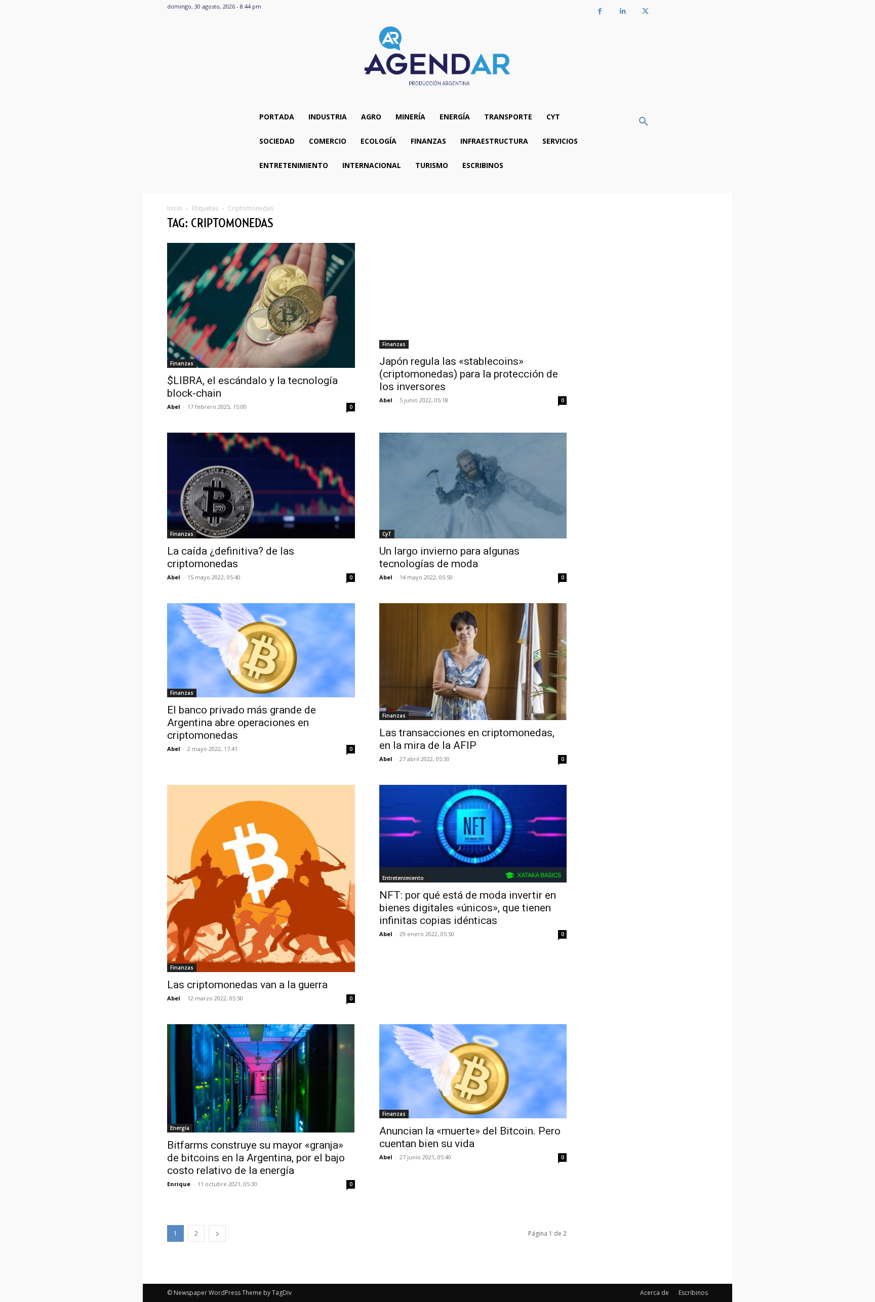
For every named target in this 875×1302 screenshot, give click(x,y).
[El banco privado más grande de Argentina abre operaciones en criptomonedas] (261, 650)
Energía (179, 1127)
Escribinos (693, 1292)
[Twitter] (645, 11)
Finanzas (181, 363)
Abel (173, 406)
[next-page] (217, 1233)
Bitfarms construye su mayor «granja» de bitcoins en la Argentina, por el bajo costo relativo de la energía (256, 1158)
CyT (386, 533)
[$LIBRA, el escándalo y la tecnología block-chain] (261, 305)
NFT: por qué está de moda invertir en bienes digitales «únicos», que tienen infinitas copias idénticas (467, 908)
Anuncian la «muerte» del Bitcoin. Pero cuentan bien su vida (470, 1137)
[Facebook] (600, 11)
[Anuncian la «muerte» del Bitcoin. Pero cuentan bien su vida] (473, 1071)
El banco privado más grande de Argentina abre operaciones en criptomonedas (241, 722)
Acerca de (654, 1292)
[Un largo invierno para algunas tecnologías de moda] (473, 485)
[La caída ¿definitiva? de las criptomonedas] (261, 485)
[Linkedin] (622, 11)
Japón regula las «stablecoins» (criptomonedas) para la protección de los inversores (468, 374)
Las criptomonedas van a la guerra (247, 985)
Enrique (178, 1184)
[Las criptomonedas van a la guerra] (261, 879)
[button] (643, 122)
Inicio (174, 208)
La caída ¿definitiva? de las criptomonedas (230, 557)
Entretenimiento (403, 877)
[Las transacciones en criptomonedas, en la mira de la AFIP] (473, 661)
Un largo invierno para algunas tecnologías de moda (449, 557)
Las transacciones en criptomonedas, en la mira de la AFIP (466, 739)
